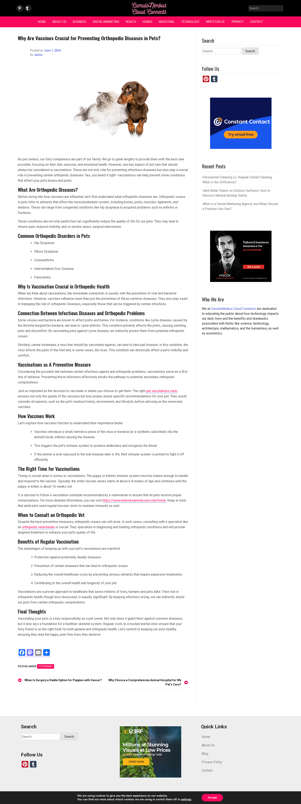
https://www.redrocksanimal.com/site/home (134, 500)
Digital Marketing (106, 21)
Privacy (237, 21)
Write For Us (215, 21)
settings (186, 799)
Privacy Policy (212, 762)
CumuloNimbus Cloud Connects (233, 309)
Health (131, 21)
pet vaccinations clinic (162, 391)
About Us (59, 21)
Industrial (167, 21)
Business (79, 21)
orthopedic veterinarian (38, 527)
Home (42, 21)
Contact (256, 21)
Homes (147, 21)
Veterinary (45, 666)
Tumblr (27, 8)
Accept (212, 797)
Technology (190, 21)
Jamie (38, 54)
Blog (205, 754)
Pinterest (19, 8)
